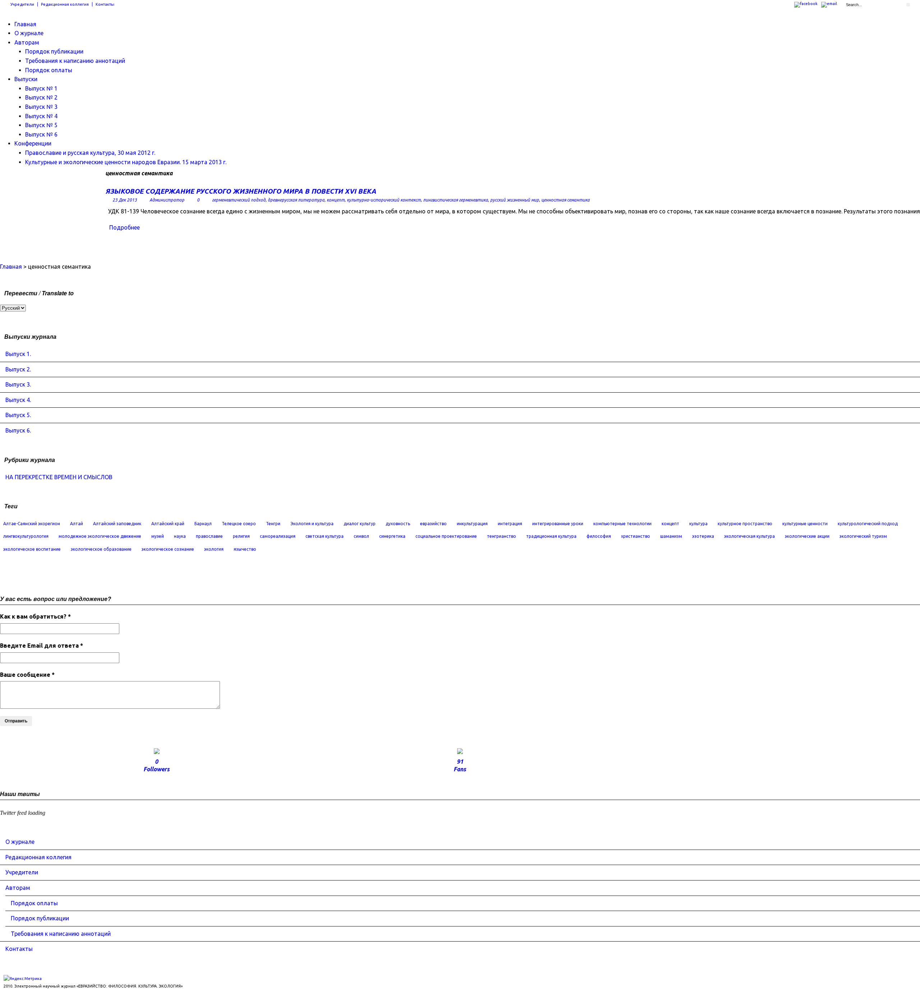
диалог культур (360, 523)
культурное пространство (745, 523)
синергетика (392, 536)
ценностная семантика (565, 200)
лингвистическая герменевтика (455, 200)
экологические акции (807, 536)
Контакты (105, 4)
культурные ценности (805, 523)
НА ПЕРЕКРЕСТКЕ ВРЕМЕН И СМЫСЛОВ (58, 477)
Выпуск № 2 (41, 97)
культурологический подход (868, 523)
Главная (25, 24)
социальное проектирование (446, 536)
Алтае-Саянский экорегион (31, 523)
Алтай (76, 523)
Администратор (167, 200)
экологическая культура (749, 536)
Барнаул (203, 523)
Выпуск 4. (18, 400)
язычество (245, 549)
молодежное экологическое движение (100, 536)
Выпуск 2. (18, 369)
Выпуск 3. (18, 384)
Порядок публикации (54, 51)
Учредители (22, 4)
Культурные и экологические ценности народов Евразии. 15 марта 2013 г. (125, 162)
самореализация (277, 536)
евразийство (433, 523)
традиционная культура (551, 536)
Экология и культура (312, 523)
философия (598, 536)
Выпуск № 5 (41, 125)
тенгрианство (501, 536)
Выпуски (25, 79)
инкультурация (472, 523)
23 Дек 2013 (124, 200)
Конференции (32, 143)
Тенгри (273, 523)
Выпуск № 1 (41, 88)
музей (157, 536)
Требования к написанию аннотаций (75, 60)
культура (698, 523)
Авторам (26, 42)
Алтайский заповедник (117, 523)
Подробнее (124, 227)
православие (209, 536)
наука (180, 536)
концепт (336, 200)
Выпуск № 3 (41, 106)
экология (214, 549)
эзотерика (703, 536)
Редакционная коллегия (65, 4)
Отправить (16, 720)
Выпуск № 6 (41, 134)
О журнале (28, 33)
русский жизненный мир (514, 200)
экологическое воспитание (32, 549)
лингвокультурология (26, 536)
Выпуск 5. (18, 415)
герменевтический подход (239, 200)
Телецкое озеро (239, 523)
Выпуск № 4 (41, 116)
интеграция (510, 523)
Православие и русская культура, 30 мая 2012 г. (90, 152)
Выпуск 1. (18, 354)
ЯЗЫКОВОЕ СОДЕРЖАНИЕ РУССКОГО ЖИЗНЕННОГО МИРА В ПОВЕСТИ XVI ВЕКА (240, 191)
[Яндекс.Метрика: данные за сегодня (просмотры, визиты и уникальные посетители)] (23, 979)
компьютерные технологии (622, 523)
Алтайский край (167, 523)
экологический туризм (863, 536)
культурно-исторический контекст (384, 200)
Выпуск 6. (18, 430)
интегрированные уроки (557, 523)
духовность (398, 523)
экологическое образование (101, 549)
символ (361, 536)
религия (241, 536)
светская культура (324, 536)
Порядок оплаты (48, 70)
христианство (635, 536)
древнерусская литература (296, 200)
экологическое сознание (168, 549)
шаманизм (671, 536)
